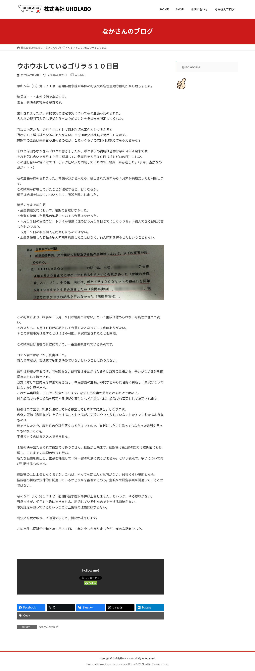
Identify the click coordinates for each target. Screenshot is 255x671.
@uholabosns (191, 67)
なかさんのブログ (48, 626)
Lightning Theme (126, 663)
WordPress (106, 663)
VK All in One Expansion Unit (153, 663)
